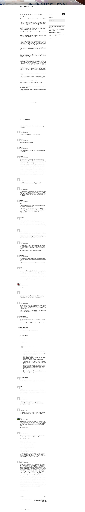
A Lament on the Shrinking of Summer (55, 32)
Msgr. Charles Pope (24, 327)
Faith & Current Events (26, 119)
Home (21, 6)
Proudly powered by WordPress (25, 509)
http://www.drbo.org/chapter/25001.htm (26, 451)
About (32, 6)
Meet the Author (26, 6)
